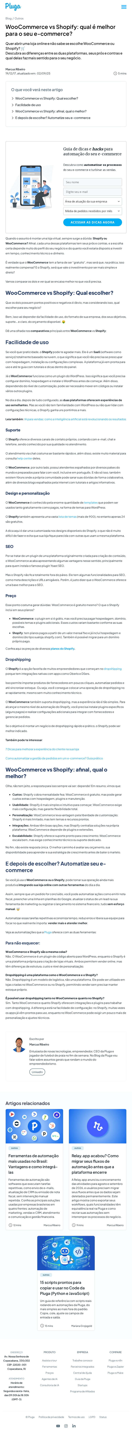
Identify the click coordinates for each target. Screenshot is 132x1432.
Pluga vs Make (115, 1372)
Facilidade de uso (28, 105)
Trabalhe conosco (82, 1360)
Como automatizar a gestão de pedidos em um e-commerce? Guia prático (54, 758)
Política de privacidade (51, 1416)
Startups (82, 1385)
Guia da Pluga (82, 1378)
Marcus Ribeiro (15, 69)
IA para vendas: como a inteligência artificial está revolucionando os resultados (75, 419)
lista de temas (67, 516)
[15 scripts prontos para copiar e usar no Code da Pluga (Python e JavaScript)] (66, 1253)
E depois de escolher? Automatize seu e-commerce (52, 118)
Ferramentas (49, 1366)
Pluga (48, 932)
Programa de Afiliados (82, 1391)
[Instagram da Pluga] (66, 1426)
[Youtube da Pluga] (58, 1426)
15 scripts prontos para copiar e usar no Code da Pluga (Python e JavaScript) (64, 1288)
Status (103, 1416)
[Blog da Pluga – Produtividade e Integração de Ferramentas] (13, 6)
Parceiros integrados (82, 1366)
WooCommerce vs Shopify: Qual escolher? (47, 98)
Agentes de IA (49, 1378)
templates (91, 502)
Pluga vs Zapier (115, 1366)
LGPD (92, 1416)
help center (24, 458)
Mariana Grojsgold (81, 1325)
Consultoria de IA (49, 1385)
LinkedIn (37, 1071)
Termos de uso (76, 1416)
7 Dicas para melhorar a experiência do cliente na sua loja (42, 749)
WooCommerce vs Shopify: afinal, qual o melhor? (50, 111)
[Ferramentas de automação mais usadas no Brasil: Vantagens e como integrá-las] (34, 1126)
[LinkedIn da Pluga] (74, 1426)
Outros (19, 18)
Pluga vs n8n (115, 1360)
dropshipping (113, 668)
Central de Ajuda (82, 1372)
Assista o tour (49, 1360)
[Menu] (124, 7)
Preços (50, 1372)
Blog (9, 18)
